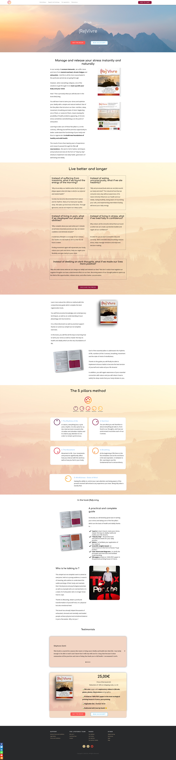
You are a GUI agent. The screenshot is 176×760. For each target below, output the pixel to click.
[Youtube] (1, 755)
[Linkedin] (1, 749)
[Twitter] (1, 747)
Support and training (53, 2)
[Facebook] (1, 744)
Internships (42, 2)
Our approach (65, 2)
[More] (1, 758)
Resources (74, 2)
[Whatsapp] (1, 752)
